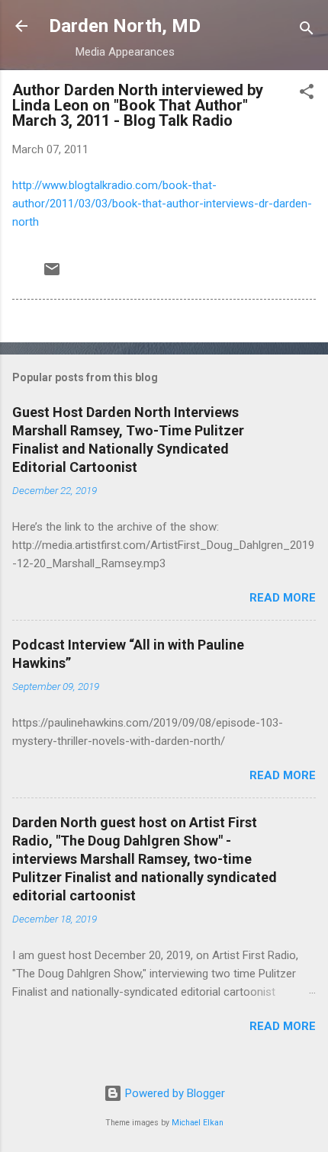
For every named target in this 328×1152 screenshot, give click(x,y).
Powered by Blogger (173, 1093)
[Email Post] (52, 274)
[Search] (306, 31)
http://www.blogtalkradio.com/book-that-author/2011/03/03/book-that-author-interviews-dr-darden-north (162, 203)
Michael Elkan (197, 1123)
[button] (306, 94)
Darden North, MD (125, 26)
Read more (282, 598)
